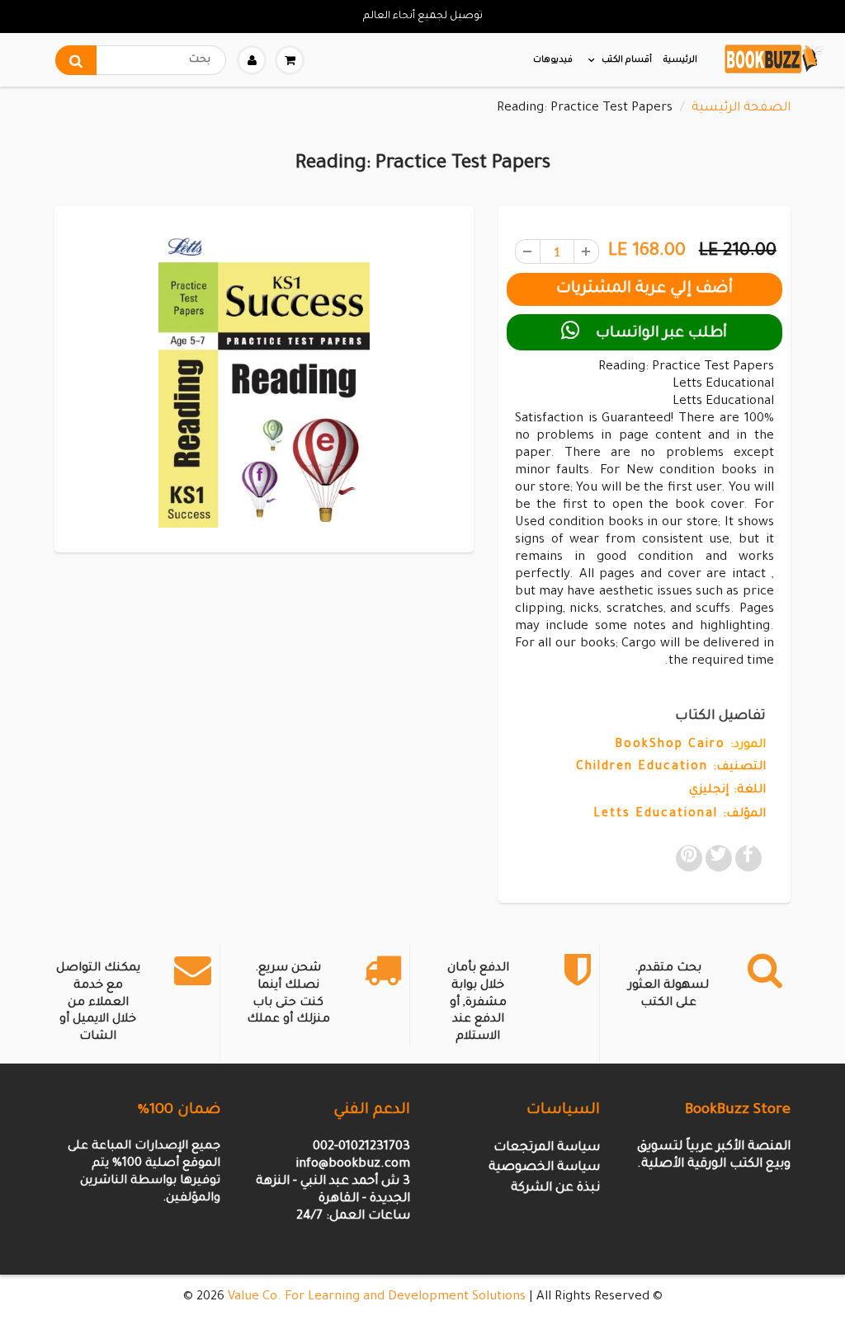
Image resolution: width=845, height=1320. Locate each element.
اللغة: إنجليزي (727, 790)
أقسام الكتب (627, 60)
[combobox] (140, 60)
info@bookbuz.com (352, 1165)
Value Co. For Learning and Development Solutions (377, 1297)
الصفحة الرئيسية (741, 108)
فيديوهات (553, 60)
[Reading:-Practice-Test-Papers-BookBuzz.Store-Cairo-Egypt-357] (264, 377)
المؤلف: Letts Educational (679, 814)
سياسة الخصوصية (544, 1168)
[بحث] (76, 60)
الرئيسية (680, 60)
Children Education (642, 767)
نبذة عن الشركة (555, 1188)
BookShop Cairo (670, 745)
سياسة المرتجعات (546, 1148)
